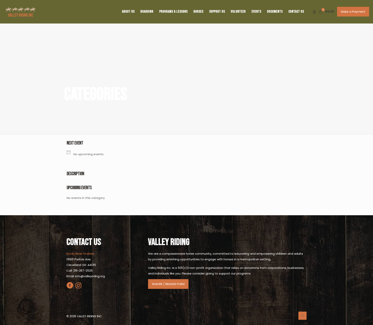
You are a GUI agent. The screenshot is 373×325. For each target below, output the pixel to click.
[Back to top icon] (302, 316)
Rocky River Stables (80, 254)
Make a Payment (353, 12)
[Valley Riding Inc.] (20, 11)
